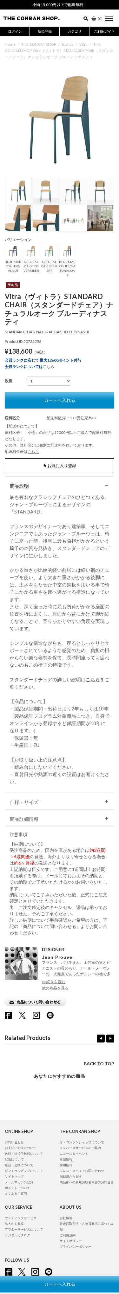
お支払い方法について (20, 1148)
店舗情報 (66, 1159)
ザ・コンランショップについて (82, 1142)
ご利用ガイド (104, 31)
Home (10, 44)
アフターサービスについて (24, 1229)
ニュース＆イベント (74, 1153)
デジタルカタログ (17, 1235)
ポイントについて (17, 1188)
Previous (101, 1038)
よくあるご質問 (16, 1193)
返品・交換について (19, 1165)
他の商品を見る (55, 988)
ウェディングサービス (20, 1218)
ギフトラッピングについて (24, 1171)
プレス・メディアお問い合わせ (82, 1171)
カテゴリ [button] (75, 31)
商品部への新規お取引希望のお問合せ (87, 1182)
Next (110, 1038)
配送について (14, 1159)
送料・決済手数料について (24, 1153)
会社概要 (66, 1218)
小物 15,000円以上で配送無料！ (59, 4)
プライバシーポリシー (75, 1246)
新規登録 (45, 31)
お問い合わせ (14, 1142)
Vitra (83, 44)
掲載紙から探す (71, 1176)
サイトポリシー (71, 1241)
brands (68, 44)
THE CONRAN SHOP (38, 44)
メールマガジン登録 (19, 1182)
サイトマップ (14, 1176)
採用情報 (66, 1165)
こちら (48, 366)
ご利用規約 (68, 1235)
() (100, 18)
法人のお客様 (14, 1223)
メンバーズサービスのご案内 (80, 1148)
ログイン (15, 31)
